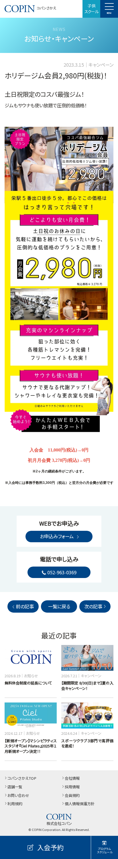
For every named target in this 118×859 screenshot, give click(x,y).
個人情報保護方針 (80, 803)
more (9, 647)
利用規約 (14, 803)
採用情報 (72, 787)
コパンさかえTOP (21, 778)
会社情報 (72, 778)
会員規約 (72, 795)
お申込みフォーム (57, 536)
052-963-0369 (61, 572)
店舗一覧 (14, 787)
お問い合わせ (18, 795)
